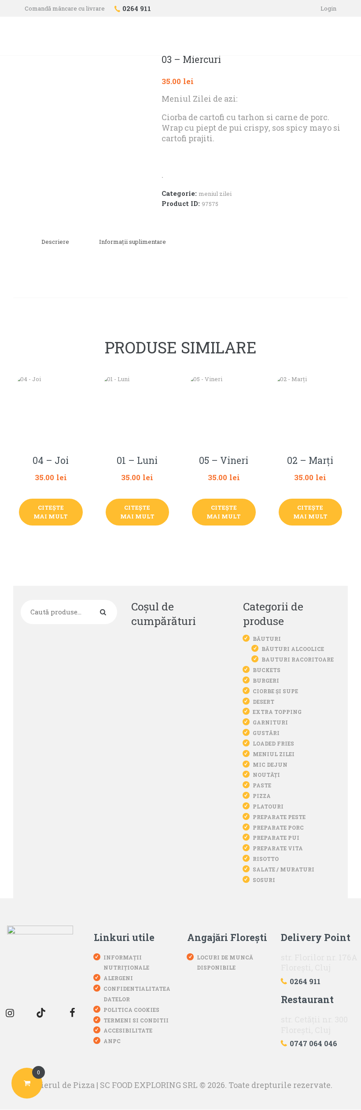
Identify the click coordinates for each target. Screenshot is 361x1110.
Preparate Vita (278, 848)
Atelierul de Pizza (60, 1085)
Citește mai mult (50, 512)
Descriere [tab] (55, 242)
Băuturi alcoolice (293, 648)
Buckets (266, 669)
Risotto (266, 858)
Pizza (262, 795)
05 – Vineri (223, 461)
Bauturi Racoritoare (298, 659)
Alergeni (118, 977)
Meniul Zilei (215, 194)
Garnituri (270, 722)
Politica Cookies (131, 1009)
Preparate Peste (279, 816)
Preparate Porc (278, 827)
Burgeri (266, 680)
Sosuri (264, 879)
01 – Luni (137, 461)
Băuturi (267, 638)
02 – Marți (310, 461)
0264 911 (305, 981)
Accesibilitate (127, 1030)
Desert (263, 701)
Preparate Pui (276, 837)
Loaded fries (273, 743)
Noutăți (266, 774)
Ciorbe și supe (275, 691)
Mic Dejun (270, 764)
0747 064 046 (313, 1043)
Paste (262, 785)
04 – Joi (51, 461)
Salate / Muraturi (283, 869)
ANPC (112, 1040)
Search (105, 612)
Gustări (266, 732)
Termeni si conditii (136, 1020)
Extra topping (277, 711)
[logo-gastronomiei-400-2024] (40, 959)
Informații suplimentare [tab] (132, 242)
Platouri (268, 806)
